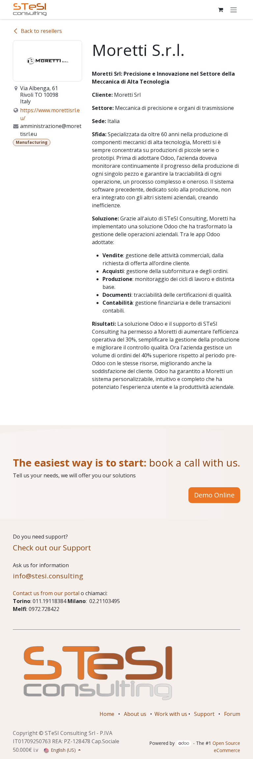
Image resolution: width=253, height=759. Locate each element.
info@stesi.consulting (48, 575)
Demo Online (214, 495)
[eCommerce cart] (220, 9)
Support (204, 714)
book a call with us (192, 462)
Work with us (171, 714)
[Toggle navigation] (233, 9)
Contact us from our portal (46, 593)
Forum (232, 714)
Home (106, 714)
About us (135, 714)
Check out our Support (52, 548)
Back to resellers (41, 31)
